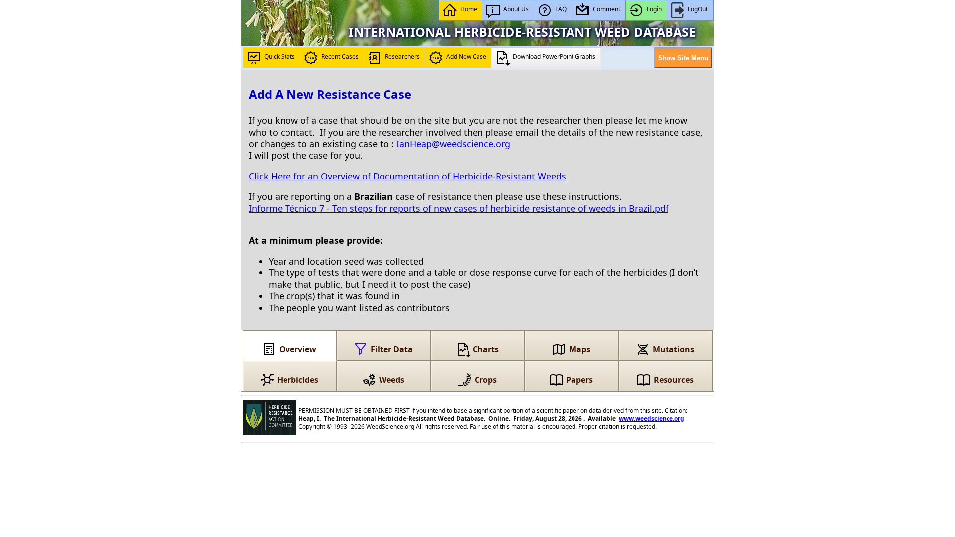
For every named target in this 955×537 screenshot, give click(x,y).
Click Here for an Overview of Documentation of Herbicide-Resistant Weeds (407, 176)
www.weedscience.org (651, 418)
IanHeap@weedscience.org (453, 144)
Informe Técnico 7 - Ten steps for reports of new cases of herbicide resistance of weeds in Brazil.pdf (458, 208)
